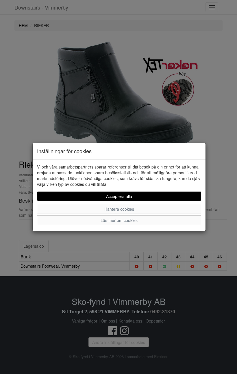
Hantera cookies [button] (119, 209)
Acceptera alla (119, 196)
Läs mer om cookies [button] (119, 220)
